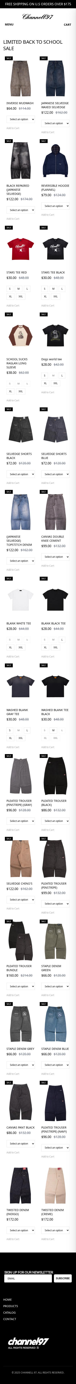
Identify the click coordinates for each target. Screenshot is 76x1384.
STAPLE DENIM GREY (20, 1049)
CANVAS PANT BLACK (20, 1127)
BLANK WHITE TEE (18, 623)
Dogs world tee (51, 359)
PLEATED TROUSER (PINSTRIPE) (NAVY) (54, 1129)
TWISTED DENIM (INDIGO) (17, 1212)
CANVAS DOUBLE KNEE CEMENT (52, 539)
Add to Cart (12, 128)
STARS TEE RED (16, 272)
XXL (21, 296)
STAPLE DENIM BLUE (55, 1049)
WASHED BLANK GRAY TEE (17, 712)
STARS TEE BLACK (53, 272)
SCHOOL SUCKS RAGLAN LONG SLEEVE (17, 363)
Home (7, 1299)
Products (10, 1306)
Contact (9, 1319)
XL (10, 296)
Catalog (9, 1312)
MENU (9, 24)
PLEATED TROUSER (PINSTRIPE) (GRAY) (19, 803)
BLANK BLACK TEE (53, 623)
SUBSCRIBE (63, 1278)
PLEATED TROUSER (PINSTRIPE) (53, 885)
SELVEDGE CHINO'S (19, 883)
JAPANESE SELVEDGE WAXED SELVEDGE (55, 105)
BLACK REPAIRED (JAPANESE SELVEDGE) (17, 190)
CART (67, 24)
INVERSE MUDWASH (19, 103)
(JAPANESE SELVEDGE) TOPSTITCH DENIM (19, 541)
